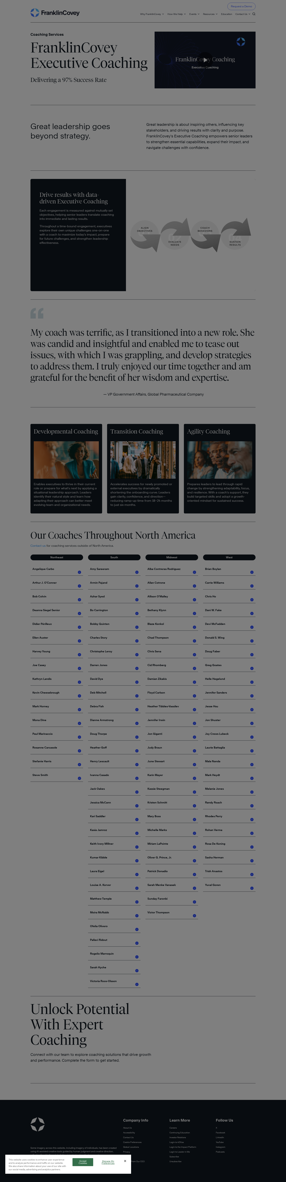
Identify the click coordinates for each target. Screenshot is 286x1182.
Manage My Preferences (108, 1162)
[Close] (125, 1161)
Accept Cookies (83, 1162)
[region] (68, 1165)
